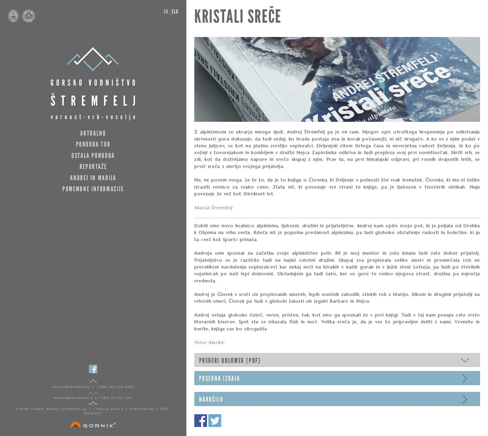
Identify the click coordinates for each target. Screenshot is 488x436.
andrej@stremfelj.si (72, 387)
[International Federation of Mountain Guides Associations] (27, 20)
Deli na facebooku (200, 420)
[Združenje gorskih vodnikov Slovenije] (14, 20)
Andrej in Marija (93, 178)
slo (174, 11)
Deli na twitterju (214, 420)
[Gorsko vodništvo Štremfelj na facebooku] (93, 369)
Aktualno (93, 133)
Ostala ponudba (93, 155)
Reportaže (93, 166)
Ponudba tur (93, 144)
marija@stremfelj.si (74, 398)
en (166, 11)
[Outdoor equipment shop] (93, 424)
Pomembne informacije (93, 189)
